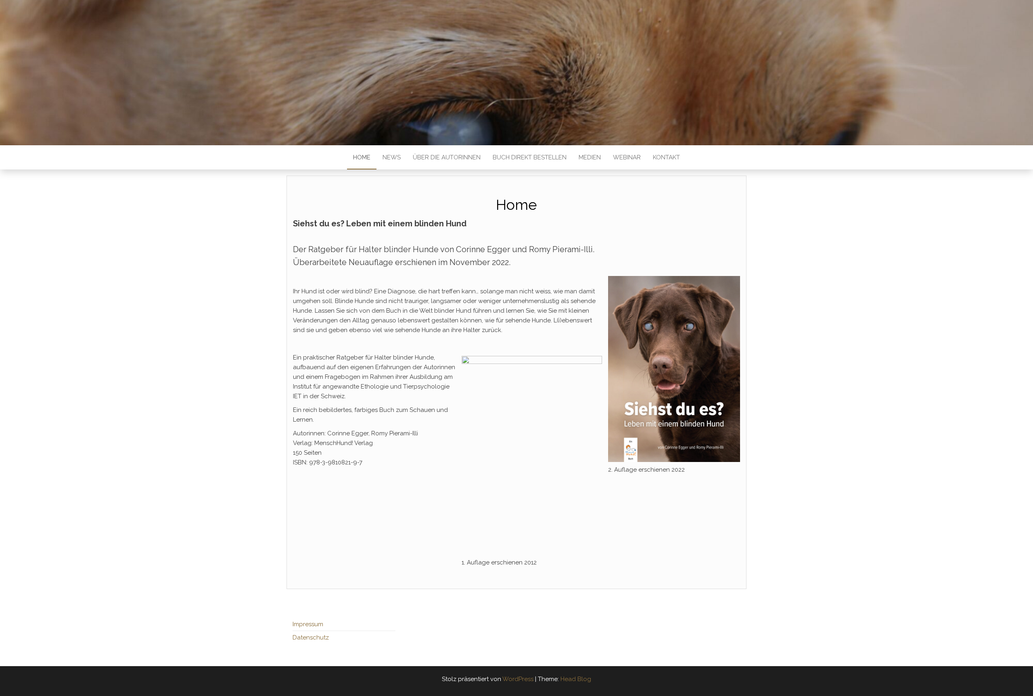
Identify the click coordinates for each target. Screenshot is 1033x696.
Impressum (308, 624)
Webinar (627, 157)
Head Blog (575, 679)
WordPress (517, 679)
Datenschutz (311, 637)
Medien (590, 157)
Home (361, 157)
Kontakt (666, 157)
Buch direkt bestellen (530, 157)
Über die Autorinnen (447, 157)
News (392, 157)
